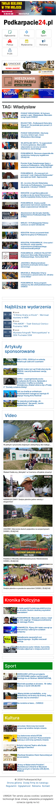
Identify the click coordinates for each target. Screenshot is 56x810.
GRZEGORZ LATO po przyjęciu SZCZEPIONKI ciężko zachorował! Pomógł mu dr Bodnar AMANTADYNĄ (34, 676)
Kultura (12, 717)
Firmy (26, 35)
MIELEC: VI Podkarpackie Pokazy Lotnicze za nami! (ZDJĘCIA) (34, 224)
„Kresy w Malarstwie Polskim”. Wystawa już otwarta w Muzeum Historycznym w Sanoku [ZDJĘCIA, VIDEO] (33, 767)
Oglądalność (24, 786)
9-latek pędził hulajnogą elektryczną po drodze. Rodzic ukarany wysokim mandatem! (34, 610)
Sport (43, 35)
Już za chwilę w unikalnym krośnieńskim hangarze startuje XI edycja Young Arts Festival (33, 393)
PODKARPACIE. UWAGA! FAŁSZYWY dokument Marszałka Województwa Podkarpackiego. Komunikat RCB (36, 255)
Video (11, 415)
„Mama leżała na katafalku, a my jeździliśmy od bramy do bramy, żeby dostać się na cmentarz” (34, 695)
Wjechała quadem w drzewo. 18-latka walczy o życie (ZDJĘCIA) (34, 685)
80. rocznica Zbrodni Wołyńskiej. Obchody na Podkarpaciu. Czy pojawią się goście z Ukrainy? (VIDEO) (37, 185)
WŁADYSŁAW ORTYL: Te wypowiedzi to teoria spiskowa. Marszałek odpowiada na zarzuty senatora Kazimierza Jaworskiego (36, 146)
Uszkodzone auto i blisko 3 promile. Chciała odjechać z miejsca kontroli (33, 648)
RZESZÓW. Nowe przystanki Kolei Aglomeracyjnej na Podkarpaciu (35, 234)
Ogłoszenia (9, 35)
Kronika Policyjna (22, 600)
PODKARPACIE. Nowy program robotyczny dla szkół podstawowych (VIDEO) (36, 285)
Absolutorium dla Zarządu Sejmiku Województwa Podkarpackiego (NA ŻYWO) (35, 215)
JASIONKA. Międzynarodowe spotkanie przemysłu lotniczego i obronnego (34, 265)
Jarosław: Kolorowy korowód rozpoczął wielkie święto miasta (32, 727)
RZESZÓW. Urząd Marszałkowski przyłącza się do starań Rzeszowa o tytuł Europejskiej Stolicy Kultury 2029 (37, 195)
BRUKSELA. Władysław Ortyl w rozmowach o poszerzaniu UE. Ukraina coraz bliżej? (37, 275)
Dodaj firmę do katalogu (35, 782)
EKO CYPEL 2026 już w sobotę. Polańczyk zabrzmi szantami (31, 360)
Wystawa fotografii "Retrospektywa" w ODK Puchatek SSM (31, 332)
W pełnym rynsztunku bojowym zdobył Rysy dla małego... (27, 445)
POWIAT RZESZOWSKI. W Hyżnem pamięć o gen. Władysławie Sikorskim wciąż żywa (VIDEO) (36, 115)
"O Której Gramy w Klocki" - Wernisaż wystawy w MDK (31, 315)
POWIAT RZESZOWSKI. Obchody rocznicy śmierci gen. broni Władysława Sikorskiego (34, 135)
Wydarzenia (26, 44)
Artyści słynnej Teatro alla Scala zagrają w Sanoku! (31, 746)
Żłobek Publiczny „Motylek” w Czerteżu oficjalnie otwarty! (27, 472)
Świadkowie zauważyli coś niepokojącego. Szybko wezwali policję (32, 639)
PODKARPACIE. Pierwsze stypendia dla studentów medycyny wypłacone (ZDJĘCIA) (37, 155)
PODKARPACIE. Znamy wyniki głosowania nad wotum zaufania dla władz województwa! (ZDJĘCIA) (35, 205)
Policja (10, 44)
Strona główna (14, 782)
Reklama (43, 44)
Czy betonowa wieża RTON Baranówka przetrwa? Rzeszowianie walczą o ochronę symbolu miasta (34, 737)
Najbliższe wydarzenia (28, 306)
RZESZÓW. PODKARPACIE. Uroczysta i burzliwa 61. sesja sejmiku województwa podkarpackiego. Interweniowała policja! (37, 245)
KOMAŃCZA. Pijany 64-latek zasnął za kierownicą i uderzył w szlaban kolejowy (34, 629)
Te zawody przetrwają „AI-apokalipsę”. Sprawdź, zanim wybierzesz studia (30, 403)
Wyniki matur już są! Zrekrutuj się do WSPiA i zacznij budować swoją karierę (34, 371)
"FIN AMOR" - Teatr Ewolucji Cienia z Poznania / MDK (30, 324)
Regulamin (11, 786)
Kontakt (46, 786)
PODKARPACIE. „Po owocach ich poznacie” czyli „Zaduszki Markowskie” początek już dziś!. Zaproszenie (37, 175)
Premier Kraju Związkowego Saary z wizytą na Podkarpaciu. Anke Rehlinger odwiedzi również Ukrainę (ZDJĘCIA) (37, 165)
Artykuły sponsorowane (20, 349)
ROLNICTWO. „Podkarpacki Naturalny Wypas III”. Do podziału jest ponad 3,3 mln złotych (36, 125)
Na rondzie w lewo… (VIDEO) (30, 703)
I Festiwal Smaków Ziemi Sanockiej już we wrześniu (34, 756)
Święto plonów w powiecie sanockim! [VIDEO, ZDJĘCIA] (26, 588)
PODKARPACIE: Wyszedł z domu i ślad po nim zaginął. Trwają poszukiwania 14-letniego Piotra (34, 620)
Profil (9, 53)
